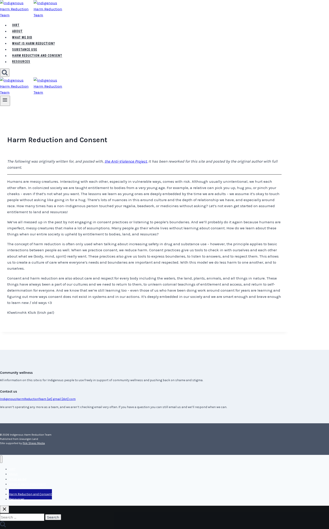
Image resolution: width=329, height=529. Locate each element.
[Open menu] (5, 101)
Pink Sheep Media (34, 443)
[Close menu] (1, 459)
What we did (22, 37)
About (17, 31)
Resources (21, 62)
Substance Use (24, 49)
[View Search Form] (4, 73)
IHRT (15, 25)
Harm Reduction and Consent (37, 56)
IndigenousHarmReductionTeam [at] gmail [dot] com (38, 399)
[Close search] (4, 509)
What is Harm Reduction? (33, 43)
